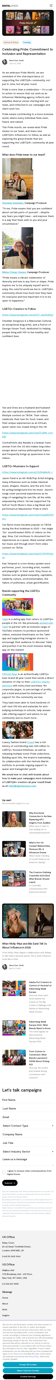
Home (5, 1297)
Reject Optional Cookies (28, 1370)
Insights (5, 1315)
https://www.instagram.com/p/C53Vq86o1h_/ (27, 472)
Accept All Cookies (28, 1364)
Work (4, 1309)
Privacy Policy (33, 1357)
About (5, 1303)
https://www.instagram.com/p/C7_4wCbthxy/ (28, 314)
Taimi (5, 619)
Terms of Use (18, 1354)
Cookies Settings (28, 1376)
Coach (30, 742)
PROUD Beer (10, 674)
